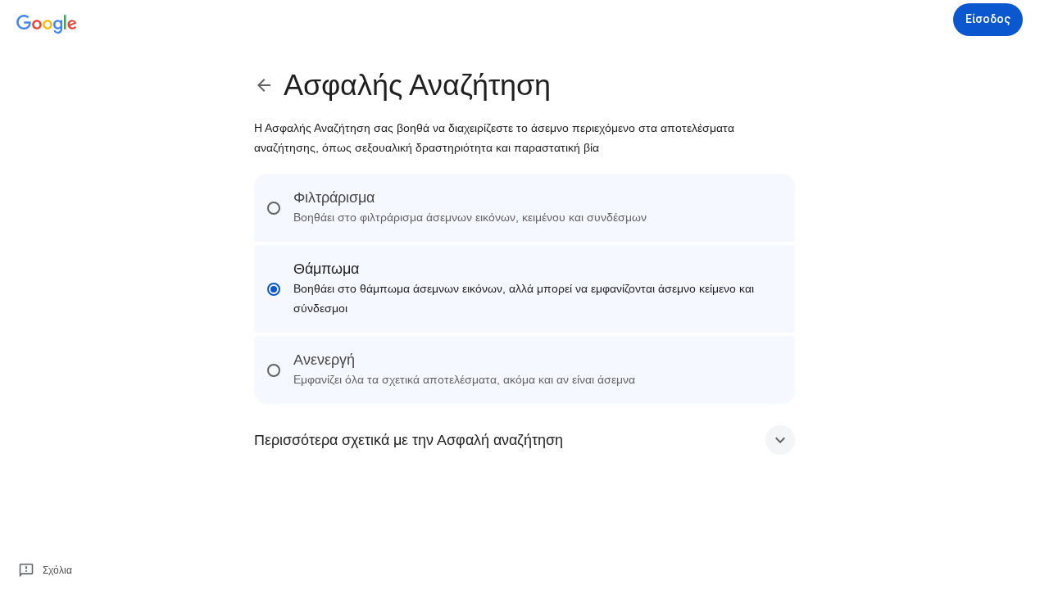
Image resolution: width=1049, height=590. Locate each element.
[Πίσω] (269, 85)
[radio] (524, 208)
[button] (524, 440)
